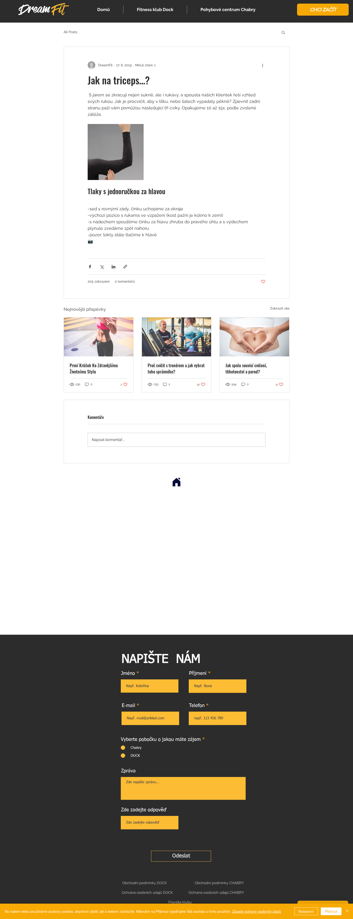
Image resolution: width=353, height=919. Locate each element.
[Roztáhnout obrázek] (116, 152)
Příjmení (198, 673)
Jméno (128, 673)
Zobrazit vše (279, 308)
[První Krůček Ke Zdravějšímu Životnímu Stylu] (98, 336)
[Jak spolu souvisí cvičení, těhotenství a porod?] (254, 336)
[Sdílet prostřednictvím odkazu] (125, 266)
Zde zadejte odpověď (144, 809)
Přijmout (331, 911)
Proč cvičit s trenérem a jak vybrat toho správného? (176, 368)
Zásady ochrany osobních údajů (256, 911)
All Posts (70, 32)
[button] (323, 10)
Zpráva (128, 771)
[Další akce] (262, 65)
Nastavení (306, 911)
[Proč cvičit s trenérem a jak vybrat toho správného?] (176, 336)
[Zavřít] (347, 911)
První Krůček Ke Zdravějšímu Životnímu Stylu (94, 368)
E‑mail (128, 705)
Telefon (197, 705)
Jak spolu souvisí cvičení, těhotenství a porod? (246, 368)
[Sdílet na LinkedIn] (113, 266)
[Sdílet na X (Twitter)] (101, 266)
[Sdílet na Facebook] (90, 266)
